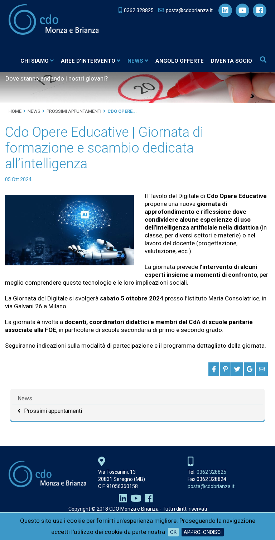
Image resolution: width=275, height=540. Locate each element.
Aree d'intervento (88, 61)
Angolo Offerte (179, 61)
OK (173, 532)
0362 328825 (211, 472)
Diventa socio (231, 61)
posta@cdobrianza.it (211, 486)
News (135, 61)
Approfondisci (203, 532)
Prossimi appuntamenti (53, 411)
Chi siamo (34, 61)
